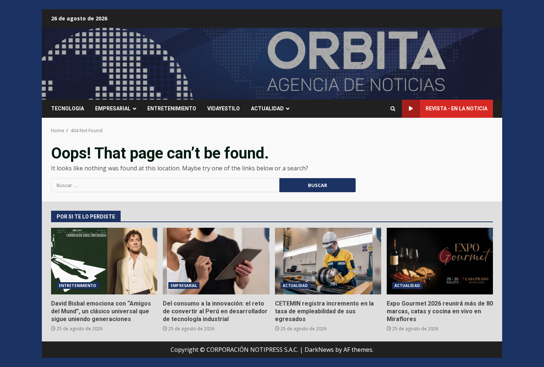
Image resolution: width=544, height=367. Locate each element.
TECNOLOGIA (67, 108)
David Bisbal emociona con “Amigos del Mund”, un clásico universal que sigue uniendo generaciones (104, 261)
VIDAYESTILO (223, 108)
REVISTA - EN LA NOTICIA (456, 108)
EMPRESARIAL (113, 108)
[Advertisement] (362, 63)
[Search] (392, 108)
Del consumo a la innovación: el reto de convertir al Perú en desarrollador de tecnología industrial (216, 261)
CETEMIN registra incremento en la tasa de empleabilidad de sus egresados (328, 261)
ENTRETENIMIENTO (171, 108)
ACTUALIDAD (267, 108)
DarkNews (319, 350)
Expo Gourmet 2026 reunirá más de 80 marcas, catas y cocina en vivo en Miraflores (440, 261)
